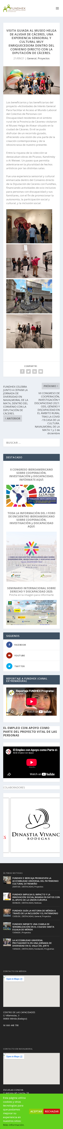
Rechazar (52, 1111)
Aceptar (36, 1111)
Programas (49, 949)
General (32, 58)
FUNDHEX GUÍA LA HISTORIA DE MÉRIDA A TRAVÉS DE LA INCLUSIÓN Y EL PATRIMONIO (35, 912)
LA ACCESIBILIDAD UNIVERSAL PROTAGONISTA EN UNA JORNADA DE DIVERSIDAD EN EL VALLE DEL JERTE (32, 943)
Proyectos (44, 58)
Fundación (38, 949)
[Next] (53, 825)
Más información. (13, 1125)
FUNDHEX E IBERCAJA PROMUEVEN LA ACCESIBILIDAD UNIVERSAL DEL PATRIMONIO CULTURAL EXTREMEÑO (35, 881)
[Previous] (9, 825)
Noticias (37, 903)
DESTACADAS (27, 886)
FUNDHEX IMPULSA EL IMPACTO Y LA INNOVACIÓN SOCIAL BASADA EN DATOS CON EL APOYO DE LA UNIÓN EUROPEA (36, 897)
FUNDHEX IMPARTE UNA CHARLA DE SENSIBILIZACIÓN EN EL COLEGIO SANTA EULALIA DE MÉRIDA (33, 927)
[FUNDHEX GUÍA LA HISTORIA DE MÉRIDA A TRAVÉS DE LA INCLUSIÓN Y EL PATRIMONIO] (7, 912)
